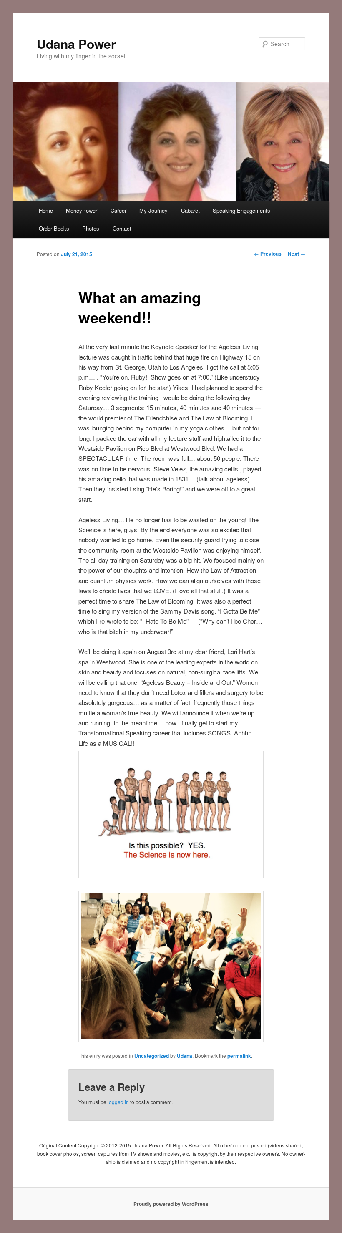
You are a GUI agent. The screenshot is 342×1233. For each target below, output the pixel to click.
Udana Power (76, 44)
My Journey (153, 210)
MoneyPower (81, 210)
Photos (90, 228)
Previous (268, 253)
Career (118, 210)
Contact (122, 228)
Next (296, 253)
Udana (184, 1055)
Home (46, 210)
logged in (118, 1101)
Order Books (54, 228)
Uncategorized (151, 1055)
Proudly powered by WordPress (171, 1204)
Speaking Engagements (241, 210)
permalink (239, 1055)
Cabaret (190, 210)
